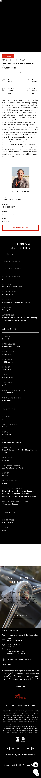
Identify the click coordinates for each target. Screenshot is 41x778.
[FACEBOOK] (8, 748)
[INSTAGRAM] (13, 748)
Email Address (9, 665)
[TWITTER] (23, 748)
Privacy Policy (25, 679)
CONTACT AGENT (20, 228)
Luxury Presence (26, 755)
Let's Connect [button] (20, 615)
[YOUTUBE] (28, 748)
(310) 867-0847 (8, 207)
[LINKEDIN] (18, 748)
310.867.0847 (11, 646)
